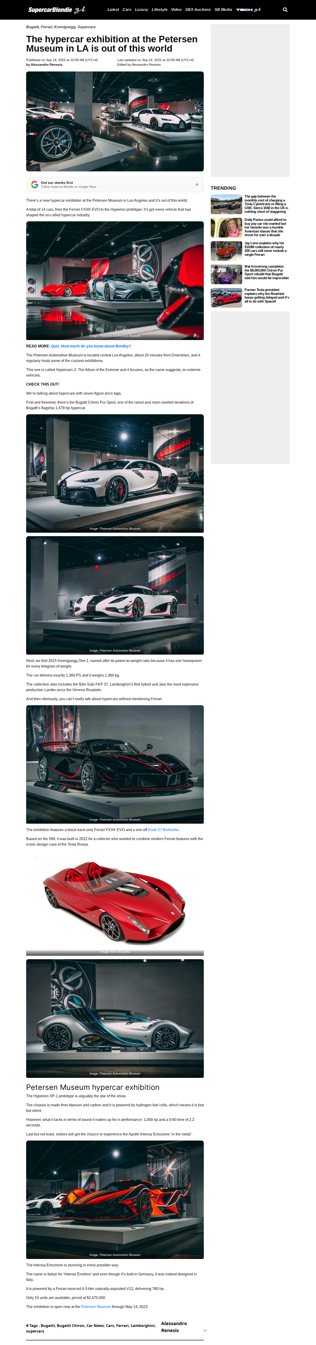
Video (176, 10)
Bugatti (32, 27)
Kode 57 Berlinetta (163, 830)
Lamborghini (143, 1325)
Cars (127, 10)
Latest (113, 10)
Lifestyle (159, 10)
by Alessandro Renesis (44, 64)
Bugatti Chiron (70, 1325)
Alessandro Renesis (146, 64)
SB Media (223, 10)
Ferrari (46, 27)
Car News (95, 1325)
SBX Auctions (198, 10)
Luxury (141, 10)
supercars (35, 1331)
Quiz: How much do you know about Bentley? (91, 346)
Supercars (86, 27)
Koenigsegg (65, 27)
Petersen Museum (96, 1307)
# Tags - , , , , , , (91, 1328)
